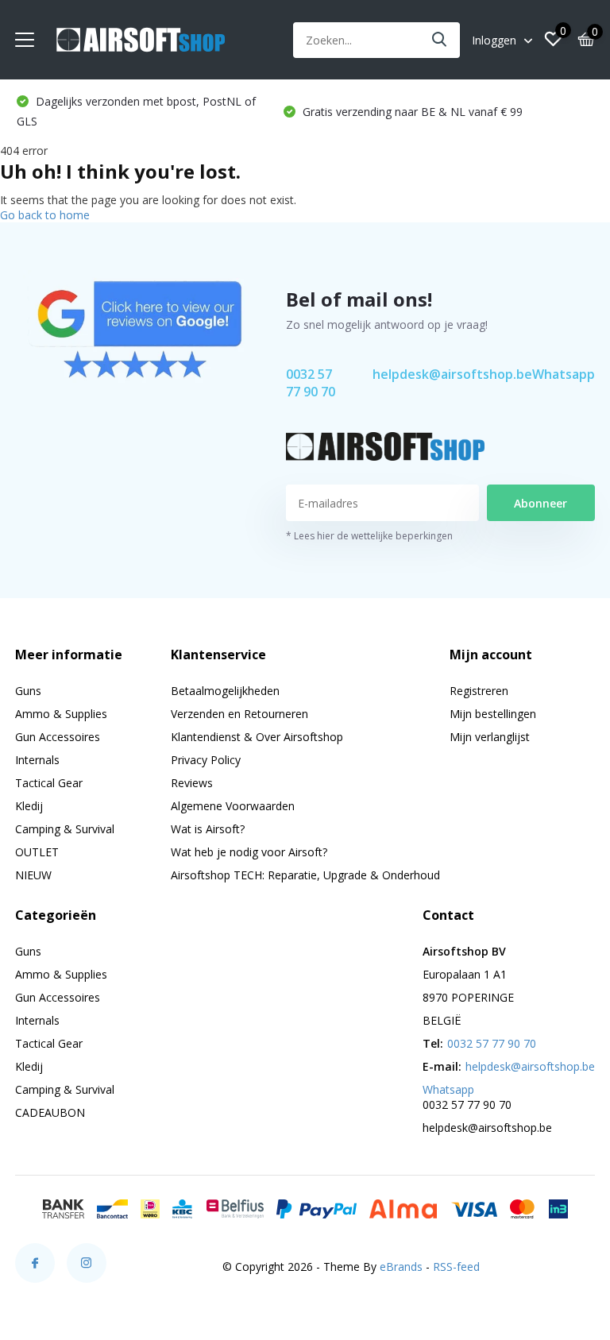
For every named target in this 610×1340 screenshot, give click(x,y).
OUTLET (37, 851)
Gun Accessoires (57, 736)
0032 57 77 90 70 (310, 382)
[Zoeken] (440, 40)
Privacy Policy (206, 759)
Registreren (479, 690)
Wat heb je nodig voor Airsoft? (249, 851)
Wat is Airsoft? (208, 828)
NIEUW (33, 874)
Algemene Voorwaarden (233, 805)
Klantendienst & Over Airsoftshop (257, 736)
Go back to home (45, 214)
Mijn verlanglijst (490, 736)
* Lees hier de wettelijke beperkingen (369, 536)
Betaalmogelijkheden (225, 690)
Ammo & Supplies (61, 713)
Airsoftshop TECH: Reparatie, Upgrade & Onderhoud (305, 874)
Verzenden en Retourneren (239, 713)
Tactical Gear (49, 782)
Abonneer (540, 503)
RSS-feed (456, 1266)
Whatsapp (563, 374)
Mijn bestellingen (493, 713)
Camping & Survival (64, 828)
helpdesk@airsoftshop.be (452, 374)
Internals (37, 759)
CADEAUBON (50, 1112)
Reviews (192, 782)
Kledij (29, 805)
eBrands (401, 1266)
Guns (28, 690)
